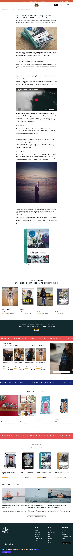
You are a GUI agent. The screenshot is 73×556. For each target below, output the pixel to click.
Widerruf (63, 538)
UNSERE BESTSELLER (61, 371)
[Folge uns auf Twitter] (5, 544)
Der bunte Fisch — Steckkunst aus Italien (8, 417)
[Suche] (61, 5)
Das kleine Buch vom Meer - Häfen (44, 472)
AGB (62, 532)
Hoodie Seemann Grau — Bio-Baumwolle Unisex (8, 309)
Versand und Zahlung (66, 536)
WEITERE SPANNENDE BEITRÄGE (36, 516)
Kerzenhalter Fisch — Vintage (24, 417)
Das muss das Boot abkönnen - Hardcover (26, 309)
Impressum (64, 530)
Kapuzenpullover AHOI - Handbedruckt (8, 363)
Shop (3, 4)
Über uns (13, 4)
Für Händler (50, 542)
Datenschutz (64, 534)
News (49, 540)
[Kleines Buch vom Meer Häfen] (36, 182)
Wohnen (37, 536)
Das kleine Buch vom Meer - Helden (62, 472)
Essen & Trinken (38, 538)
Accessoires (37, 534)
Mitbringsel (37, 540)
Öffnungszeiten (65, 1)
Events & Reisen (51, 532)
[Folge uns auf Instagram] (8, 544)
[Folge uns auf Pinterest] (10, 544)
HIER (46, 22)
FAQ (49, 536)
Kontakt (59, 1)
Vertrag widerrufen (66, 543)
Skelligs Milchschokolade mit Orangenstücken (61, 418)
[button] (35, 426)
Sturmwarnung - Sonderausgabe (26, 472)
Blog (8, 4)
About (49, 530)
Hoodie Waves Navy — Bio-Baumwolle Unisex (29, 363)
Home (3, 9)
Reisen (19, 4)
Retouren (63, 540)
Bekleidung (37, 532)
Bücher (36, 530)
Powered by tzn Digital (66, 550)
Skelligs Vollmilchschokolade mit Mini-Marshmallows (44, 418)
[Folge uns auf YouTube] (13, 544)
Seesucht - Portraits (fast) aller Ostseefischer (8, 473)
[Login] (64, 5)
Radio (24, 4)
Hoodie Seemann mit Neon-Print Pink (18, 363)
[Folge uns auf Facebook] (3, 544)
